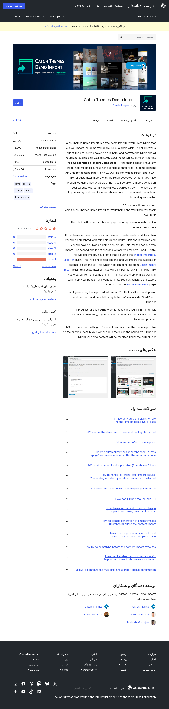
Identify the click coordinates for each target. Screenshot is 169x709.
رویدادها (64, 659)
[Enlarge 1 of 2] (151, 360)
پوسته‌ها (123, 659)
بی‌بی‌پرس (32, 664)
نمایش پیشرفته (47, 206)
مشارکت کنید (61, 654)
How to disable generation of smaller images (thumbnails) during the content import (129, 522)
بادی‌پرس (33, 669)
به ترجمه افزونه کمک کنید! (56, 26)
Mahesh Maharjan (138, 622)
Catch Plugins (121, 105)
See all (17, 266)
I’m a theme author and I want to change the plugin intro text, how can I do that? (131, 510)
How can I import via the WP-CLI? (135, 499)
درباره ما (151, 654)
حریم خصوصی (149, 669)
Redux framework (137, 284)
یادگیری (93, 654)
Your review (49, 266)
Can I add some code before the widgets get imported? (121, 488)
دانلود (18, 102)
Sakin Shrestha (140, 614)
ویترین (123, 654)
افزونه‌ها (122, 664)
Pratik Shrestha (93, 614)
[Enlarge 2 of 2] (103, 360)
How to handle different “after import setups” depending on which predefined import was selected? (123, 476)
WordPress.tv (88, 669)
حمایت (63, 664)
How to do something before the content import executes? (119, 547)
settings (18, 190)
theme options (22, 197)
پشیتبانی (93, 659)
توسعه (95, 120)
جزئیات (148, 120)
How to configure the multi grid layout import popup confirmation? (116, 569)
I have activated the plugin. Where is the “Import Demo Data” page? (135, 420)
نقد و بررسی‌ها (128, 120)
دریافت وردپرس (14, 5)
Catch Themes (93, 606)
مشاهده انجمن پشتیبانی (43, 299)
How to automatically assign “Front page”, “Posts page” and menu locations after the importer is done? (123, 453)
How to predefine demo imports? (135, 442)
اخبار (153, 659)
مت (36, 659)
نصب (110, 120)
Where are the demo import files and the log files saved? (121, 432)
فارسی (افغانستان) (115, 688)
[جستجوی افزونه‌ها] (121, 37)
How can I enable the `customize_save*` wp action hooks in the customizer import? (130, 558)
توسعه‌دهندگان (90, 664)
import (28, 190)
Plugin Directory (147, 16)
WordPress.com (29, 654)
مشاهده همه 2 (20, 176)
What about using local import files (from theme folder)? (122, 465)
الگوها (124, 669)
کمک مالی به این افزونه (43, 332)
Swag (63, 669)
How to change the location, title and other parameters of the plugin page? (133, 535)
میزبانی (152, 664)
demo (17, 184)
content (26, 184)
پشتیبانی (17, 120)
